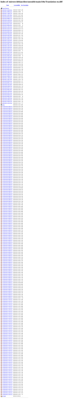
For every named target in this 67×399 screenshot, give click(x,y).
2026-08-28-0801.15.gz (7, 82)
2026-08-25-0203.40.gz (7, 60)
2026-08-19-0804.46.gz (7, 25)
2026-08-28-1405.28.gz (7, 84)
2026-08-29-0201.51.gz (7, 87)
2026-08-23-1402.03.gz (7, 50)
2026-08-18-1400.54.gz (7, 20)
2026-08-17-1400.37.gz (7, 13)
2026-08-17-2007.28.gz (7, 15)
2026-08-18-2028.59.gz (7, 21)
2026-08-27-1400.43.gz (7, 77)
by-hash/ (4, 396)
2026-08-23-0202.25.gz (7, 49)
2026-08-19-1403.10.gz (7, 26)
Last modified (17, 5)
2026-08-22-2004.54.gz (7, 47)
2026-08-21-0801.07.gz (7, 38)
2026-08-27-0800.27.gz (7, 76)
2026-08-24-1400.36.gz (7, 57)
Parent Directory (5, 8)
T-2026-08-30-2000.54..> (7, 106)
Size (22, 5)
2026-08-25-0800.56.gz (7, 62)
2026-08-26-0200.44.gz (7, 67)
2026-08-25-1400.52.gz (7, 64)
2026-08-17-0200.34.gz (7, 10)
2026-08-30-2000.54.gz (7, 99)
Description (25, 5)
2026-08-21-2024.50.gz (7, 40)
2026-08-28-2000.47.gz (7, 86)
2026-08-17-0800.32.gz (7, 11)
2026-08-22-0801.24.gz (7, 43)
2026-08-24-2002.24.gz (7, 59)
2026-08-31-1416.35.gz (7, 103)
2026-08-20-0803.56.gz (7, 32)
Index (3, 104)
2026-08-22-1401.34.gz (7, 45)
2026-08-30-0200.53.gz (7, 94)
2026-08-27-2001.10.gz (7, 79)
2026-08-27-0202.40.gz (7, 74)
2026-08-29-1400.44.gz (7, 91)
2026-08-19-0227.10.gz (7, 23)
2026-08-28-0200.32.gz (7, 81)
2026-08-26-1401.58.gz (7, 71)
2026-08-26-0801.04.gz (7, 69)
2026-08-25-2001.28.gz (7, 65)
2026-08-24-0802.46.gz (7, 55)
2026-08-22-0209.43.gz (7, 42)
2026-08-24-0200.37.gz (7, 54)
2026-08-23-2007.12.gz (7, 52)
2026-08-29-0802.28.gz (7, 89)
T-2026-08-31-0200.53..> (7, 203)
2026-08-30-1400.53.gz (7, 98)
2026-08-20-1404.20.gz (7, 33)
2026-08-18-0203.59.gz (7, 16)
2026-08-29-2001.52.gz (7, 93)
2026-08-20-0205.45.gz (7, 30)
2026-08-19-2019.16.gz (7, 28)
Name (7, 5)
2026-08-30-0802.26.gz (7, 96)
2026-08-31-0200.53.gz (7, 101)
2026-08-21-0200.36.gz (7, 37)
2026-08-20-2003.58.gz (7, 35)
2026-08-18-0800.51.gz (7, 18)
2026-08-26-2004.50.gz (7, 72)
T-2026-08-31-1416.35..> (7, 299)
